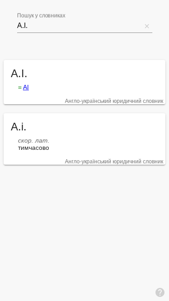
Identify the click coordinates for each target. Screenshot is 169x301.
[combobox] (79, 26)
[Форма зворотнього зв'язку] (160, 292)
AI (26, 87)
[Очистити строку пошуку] (147, 25)
